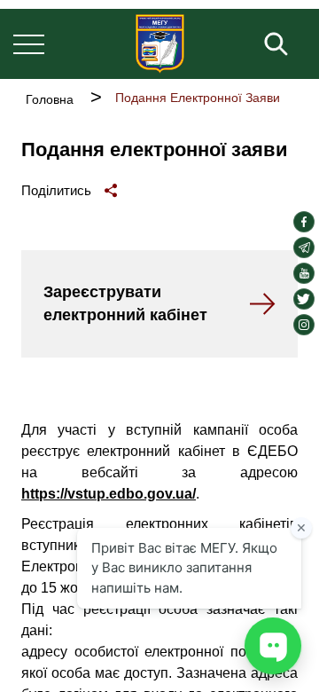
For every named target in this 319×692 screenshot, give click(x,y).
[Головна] (160, 44)
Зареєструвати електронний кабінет (125, 303)
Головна (50, 99)
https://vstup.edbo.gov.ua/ (108, 493)
